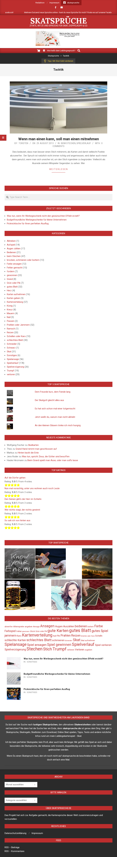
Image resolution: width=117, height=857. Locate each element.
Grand (10, 279)
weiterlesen (58, 169)
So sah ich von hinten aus (17, 520)
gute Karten (58, 630)
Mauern (10, 313)
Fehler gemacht (14, 267)
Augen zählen (13, 248)
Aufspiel (11, 244)
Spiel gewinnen (59, 644)
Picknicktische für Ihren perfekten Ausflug (28, 223)
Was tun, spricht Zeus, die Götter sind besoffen (45, 456)
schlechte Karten (15, 640)
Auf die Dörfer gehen (15, 477)
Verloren (79, 649)
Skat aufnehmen (88, 640)
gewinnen (25, 631)
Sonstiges (12, 355)
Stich (47, 649)
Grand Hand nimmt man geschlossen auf (36, 448)
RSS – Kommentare (14, 851)
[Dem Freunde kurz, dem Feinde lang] (20, 563)
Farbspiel (10, 631)
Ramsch (11, 328)
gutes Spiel (100, 631)
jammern (10, 635)
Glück (32, 631)
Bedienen (11, 252)
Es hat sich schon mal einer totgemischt (55, 408)
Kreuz (10, 309)
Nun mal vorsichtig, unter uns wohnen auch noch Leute (32, 488)
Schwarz (11, 347)
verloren (11, 374)
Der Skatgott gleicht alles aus (49, 400)
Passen (10, 321)
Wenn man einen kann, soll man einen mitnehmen (58, 139)
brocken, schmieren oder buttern (23, 260)
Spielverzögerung (15, 366)
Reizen (10, 332)
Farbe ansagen (14, 263)
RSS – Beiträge (12, 847)
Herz (9, 290)
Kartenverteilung (15, 302)
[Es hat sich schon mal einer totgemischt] (50, 563)
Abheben (11, 241)
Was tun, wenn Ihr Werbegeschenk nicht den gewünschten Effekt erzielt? (43, 216)
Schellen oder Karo (16, 336)
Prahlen (65, 635)
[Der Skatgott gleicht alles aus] (97, 563)
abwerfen (9, 627)
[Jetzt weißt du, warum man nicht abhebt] (97, 594)
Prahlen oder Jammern (18, 324)
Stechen (35, 648)
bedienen (81, 626)
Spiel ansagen (36, 645)
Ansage (36, 627)
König (9, 305)
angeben (28, 626)
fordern (10, 271)
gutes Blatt (12, 286)
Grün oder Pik (13, 282)
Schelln (98, 636)
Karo (19, 636)
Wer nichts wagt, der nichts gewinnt (22, 509)
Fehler (19, 631)
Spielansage (13, 359)
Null (9, 317)
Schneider (12, 344)
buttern (91, 627)
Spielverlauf (83, 143)
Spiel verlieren (103, 644)
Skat (9, 351)
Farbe (98, 626)
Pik (58, 636)
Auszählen (68, 626)
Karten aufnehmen (16, 294)
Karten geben (13, 298)
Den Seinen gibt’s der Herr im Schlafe (23, 499)
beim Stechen (68, 143)
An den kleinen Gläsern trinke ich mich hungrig (58, 425)
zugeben (88, 650)
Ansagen (47, 626)
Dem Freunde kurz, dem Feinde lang (52, 391)
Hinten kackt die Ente (28, 452)
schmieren (58, 640)
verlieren (70, 650)
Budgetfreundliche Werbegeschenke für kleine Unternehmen (37, 219)
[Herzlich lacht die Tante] (66, 594)
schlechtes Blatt (15, 340)
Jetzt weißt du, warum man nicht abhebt (55, 417)
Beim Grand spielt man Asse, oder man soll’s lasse (52, 460)
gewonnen (12, 275)
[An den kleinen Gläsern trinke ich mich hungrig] (20, 594)
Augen (59, 626)
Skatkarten (33, 445)
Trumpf (10, 370)
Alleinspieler (18, 626)
